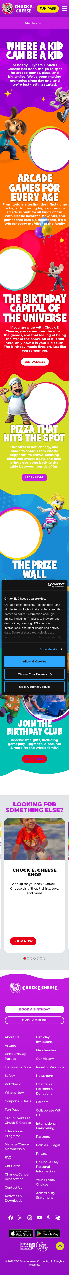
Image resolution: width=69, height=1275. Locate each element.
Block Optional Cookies (34, 686)
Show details (48, 649)
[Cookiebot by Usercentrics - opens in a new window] (49, 584)
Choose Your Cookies (32, 674)
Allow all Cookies (34, 661)
